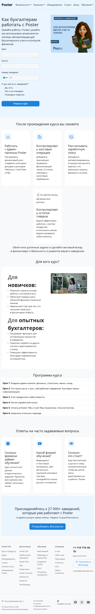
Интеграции (24, 584)
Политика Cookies (40, 609)
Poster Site (23, 561)
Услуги (67, 4)
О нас (57, 551)
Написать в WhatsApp (84, 563)
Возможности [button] (23, 4)
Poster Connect (25, 573)
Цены (76, 4)
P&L (21, 565)
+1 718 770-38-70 (82, 549)
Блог (39, 568)
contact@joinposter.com (83, 571)
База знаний (42, 551)
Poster (7, 4)
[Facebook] (76, 602)
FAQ (57, 566)
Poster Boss (24, 569)
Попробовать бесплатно (47, 526)
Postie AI (23, 580)
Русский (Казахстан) (14, 601)
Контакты (59, 562)
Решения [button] (38, 4)
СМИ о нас (59, 555)
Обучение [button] (86, 4)
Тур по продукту (9, 551)
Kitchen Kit (23, 577)
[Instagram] (82, 602)
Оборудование (54, 4)
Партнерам (60, 559)
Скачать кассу (8, 566)
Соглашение (38, 601)
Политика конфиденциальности (41, 605)
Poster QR (23, 551)
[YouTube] (88, 602)
